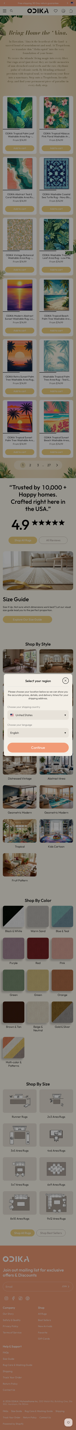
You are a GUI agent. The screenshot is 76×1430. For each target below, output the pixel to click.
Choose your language (19, 724)
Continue (38, 747)
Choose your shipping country (23, 707)
